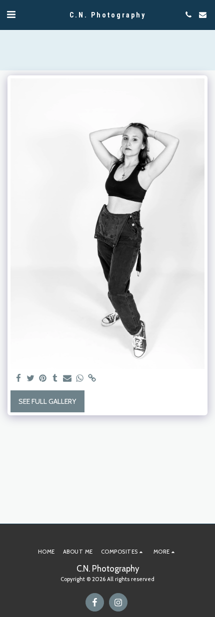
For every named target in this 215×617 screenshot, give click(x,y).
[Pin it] (43, 378)
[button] (11, 14)
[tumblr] (55, 378)
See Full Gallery (47, 401)
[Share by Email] (67, 378)
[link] (92, 378)
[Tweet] (31, 378)
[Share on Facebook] (18, 378)
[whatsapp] (80, 378)
